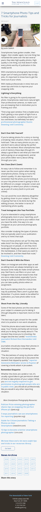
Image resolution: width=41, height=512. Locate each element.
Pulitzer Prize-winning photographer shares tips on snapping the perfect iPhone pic (18, 407)
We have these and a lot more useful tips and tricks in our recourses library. (19, 442)
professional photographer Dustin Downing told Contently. (16, 123)
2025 (13, 459)
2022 (33, 459)
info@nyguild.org (20, 507)
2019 (20, 464)
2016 (6, 469)
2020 (13, 464)
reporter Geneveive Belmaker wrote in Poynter (19, 361)
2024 (20, 459)
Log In (37, 3)
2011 (6, 473)
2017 (33, 464)
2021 (6, 464)
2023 (26, 459)
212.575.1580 (21, 503)
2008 (26, 473)
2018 (26, 464)
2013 (26, 469)
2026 (6, 459)
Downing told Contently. (12, 256)
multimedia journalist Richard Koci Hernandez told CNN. (19, 339)
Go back (8, 448)
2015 (13, 469)
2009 (20, 473)
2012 (33, 469)
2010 (13, 473)
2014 (20, 469)
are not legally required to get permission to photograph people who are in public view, (20, 384)
